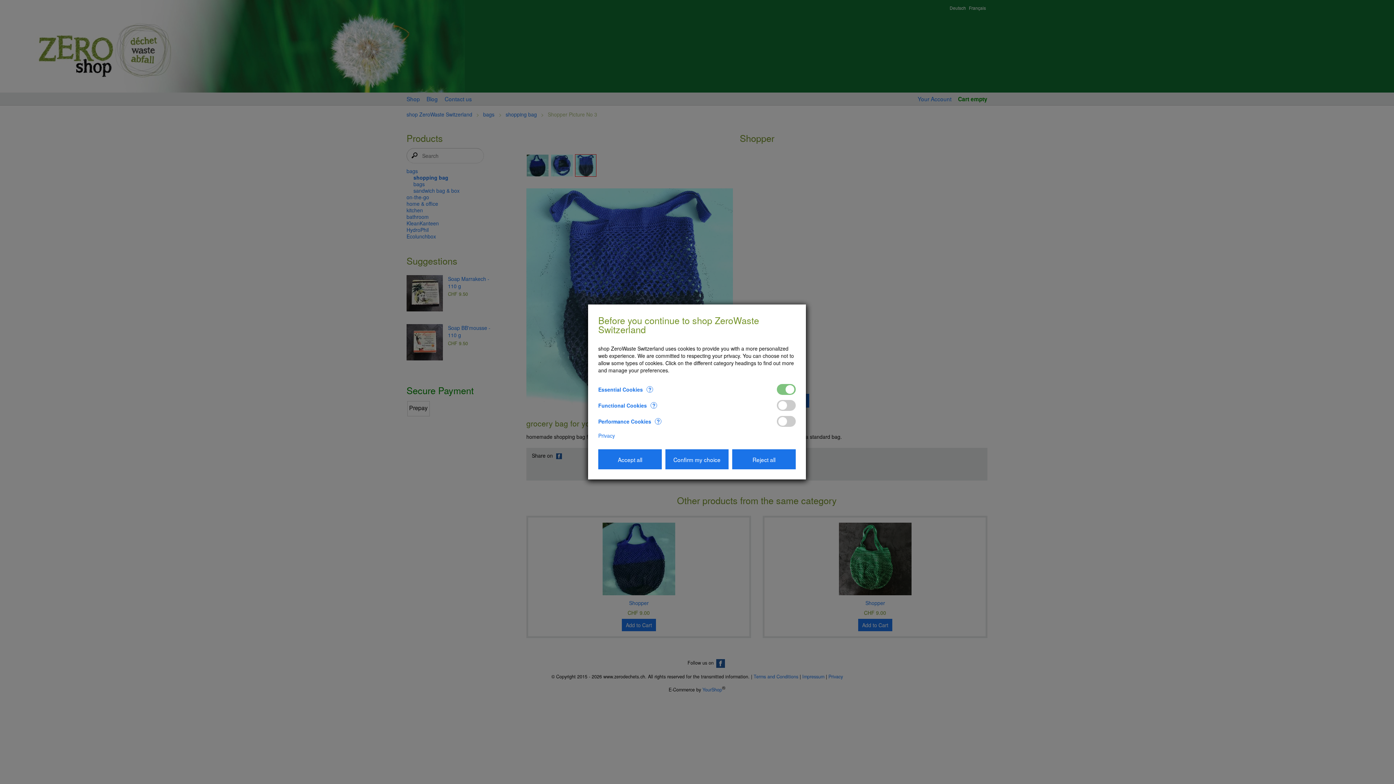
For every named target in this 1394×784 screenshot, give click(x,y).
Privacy (606, 435)
